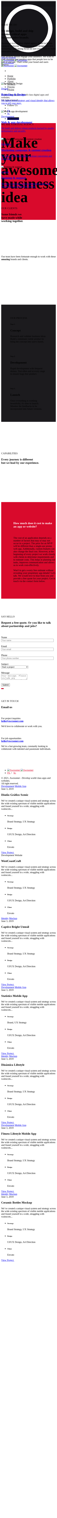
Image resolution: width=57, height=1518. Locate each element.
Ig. (8, 113)
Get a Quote (13, 118)
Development (7, 786)
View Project (7, 852)
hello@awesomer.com (12, 721)
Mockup (13, 918)
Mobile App (20, 786)
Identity (5, 918)
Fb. (8, 773)
